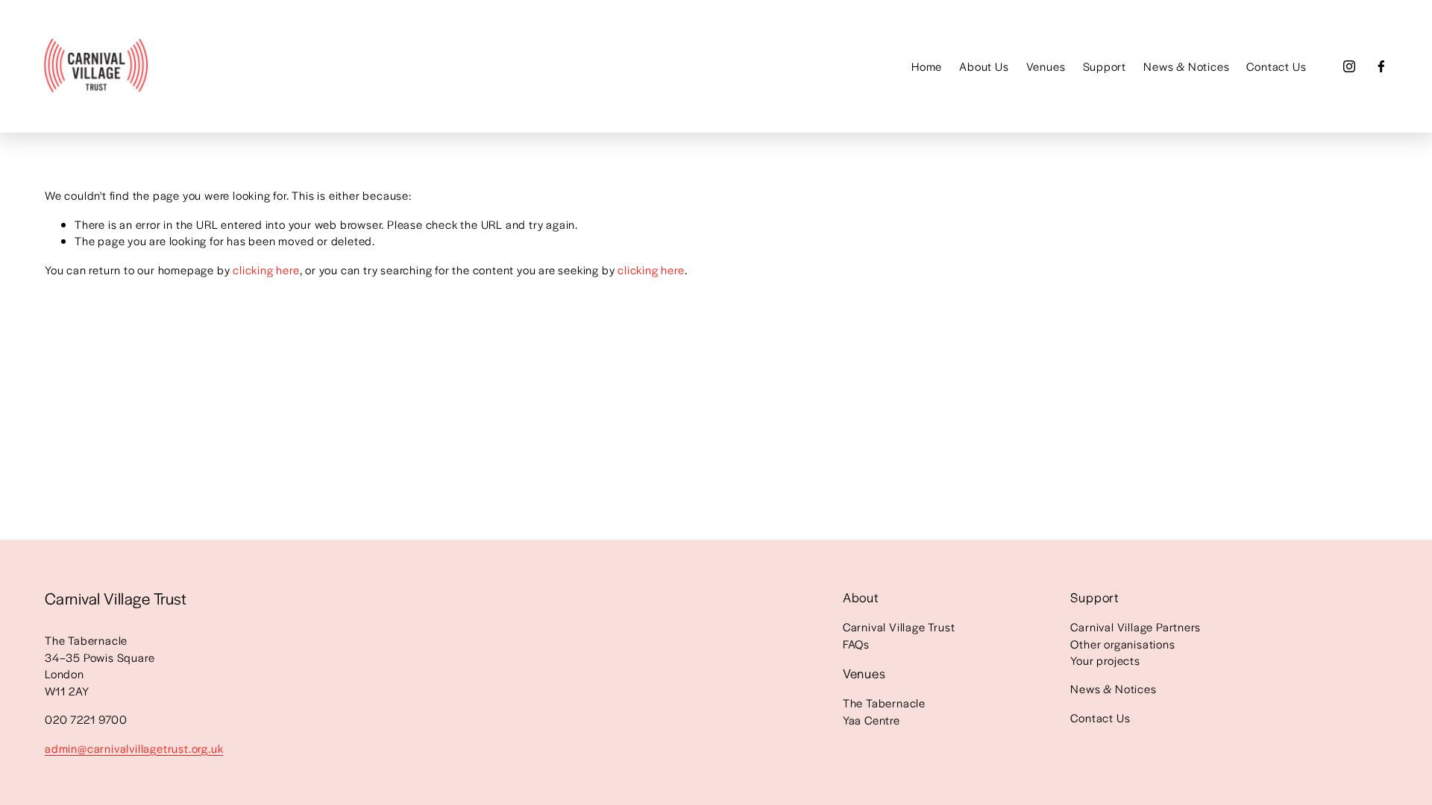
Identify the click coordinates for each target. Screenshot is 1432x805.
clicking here (266, 269)
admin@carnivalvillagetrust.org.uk (134, 748)
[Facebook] (1381, 66)
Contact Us (1276, 66)
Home (926, 66)
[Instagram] (1349, 66)
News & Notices (1186, 66)
